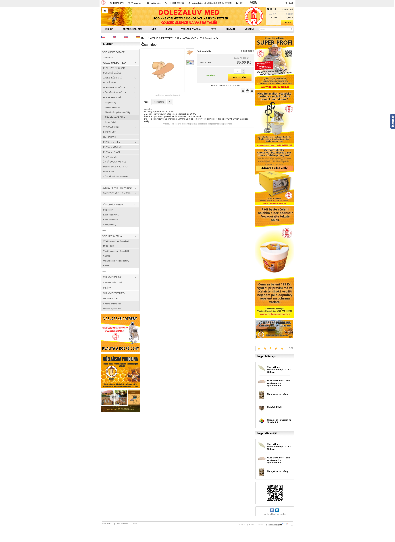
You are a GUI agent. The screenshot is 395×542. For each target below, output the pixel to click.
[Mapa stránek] (292, 525)
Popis (146, 102)
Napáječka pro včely (277, 394)
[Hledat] (291, 29)
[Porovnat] (243, 90)
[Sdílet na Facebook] (272, 510)
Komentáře (159, 102)
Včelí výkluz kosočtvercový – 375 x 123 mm (279, 369)
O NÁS (251, 524)
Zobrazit (287, 22)
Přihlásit (134, 524)
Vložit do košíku (239, 77)
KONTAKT (261, 524)
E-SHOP (242, 524)
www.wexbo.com (122, 524)
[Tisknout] (247, 90)
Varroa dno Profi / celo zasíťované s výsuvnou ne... (278, 383)
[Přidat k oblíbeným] (252, 90)
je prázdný (287, 9)
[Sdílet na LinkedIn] (277, 510)
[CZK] (105, 10)
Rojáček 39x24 (274, 407)
